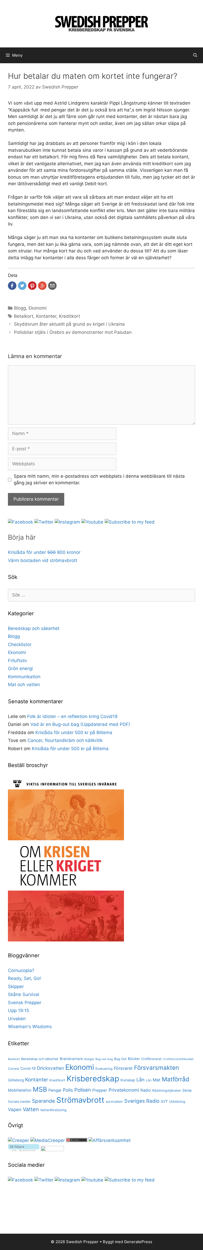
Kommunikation (24, 676)
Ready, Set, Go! (24, 978)
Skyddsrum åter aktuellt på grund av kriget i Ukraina (69, 324)
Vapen (14, 1109)
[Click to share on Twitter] (22, 285)
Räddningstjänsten (166, 1090)
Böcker (134, 1059)
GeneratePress (138, 1241)
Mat (156, 1079)
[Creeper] (18, 1140)
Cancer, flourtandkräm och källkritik (65, 740)
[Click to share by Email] (52, 285)
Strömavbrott (80, 1100)
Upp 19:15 (18, 1010)
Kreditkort (69, 316)
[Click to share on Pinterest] (32, 285)
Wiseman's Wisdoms (30, 1026)
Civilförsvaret (151, 1059)
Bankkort (14, 1059)
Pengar (55, 1090)
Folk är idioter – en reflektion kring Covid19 (72, 716)
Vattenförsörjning (53, 1110)
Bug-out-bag (104, 1059)
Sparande (43, 1101)
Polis (68, 1090)
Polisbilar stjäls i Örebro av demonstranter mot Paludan (73, 332)
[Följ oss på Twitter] (43, 522)
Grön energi (20, 668)
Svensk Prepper (24, 1002)
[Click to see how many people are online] (76, 1140)
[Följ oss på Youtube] (92, 522)
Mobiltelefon (19, 1090)
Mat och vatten (24, 684)
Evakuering (104, 1069)
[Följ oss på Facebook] (20, 522)
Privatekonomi (124, 1090)
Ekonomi (38, 308)
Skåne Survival (23, 994)
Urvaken (17, 1018)
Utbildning (177, 1101)
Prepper (99, 1090)
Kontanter (46, 316)
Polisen (82, 1090)
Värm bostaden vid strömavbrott (42, 560)
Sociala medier (19, 1101)
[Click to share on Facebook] (12, 285)
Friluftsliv (17, 660)
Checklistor (19, 644)
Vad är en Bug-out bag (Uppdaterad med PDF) (80, 724)
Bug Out (120, 1059)
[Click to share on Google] (42, 285)
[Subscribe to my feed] (130, 522)
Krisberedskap (93, 1078)
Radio (145, 1090)
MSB (40, 1089)
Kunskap (128, 1080)
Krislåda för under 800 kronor (44, 552)
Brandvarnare (71, 1059)
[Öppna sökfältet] (195, 55)
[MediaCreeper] (47, 1140)
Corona (13, 1069)
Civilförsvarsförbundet (178, 1059)
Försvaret (123, 1068)
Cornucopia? (21, 970)
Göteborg (16, 1080)
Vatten (31, 1109)
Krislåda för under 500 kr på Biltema (73, 732)
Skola (187, 1090)
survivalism (114, 1101)
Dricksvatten (50, 1068)
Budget (89, 1059)
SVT (164, 1101)
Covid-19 (28, 1068)
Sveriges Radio (141, 1101)
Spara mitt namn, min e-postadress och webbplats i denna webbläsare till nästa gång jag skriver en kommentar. (99, 479)
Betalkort (23, 316)
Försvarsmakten (156, 1067)
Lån (140, 1079)
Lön (148, 1080)
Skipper (16, 986)
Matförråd (175, 1079)
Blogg (20, 308)
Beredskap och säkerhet (33, 628)
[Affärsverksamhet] (110, 1140)
